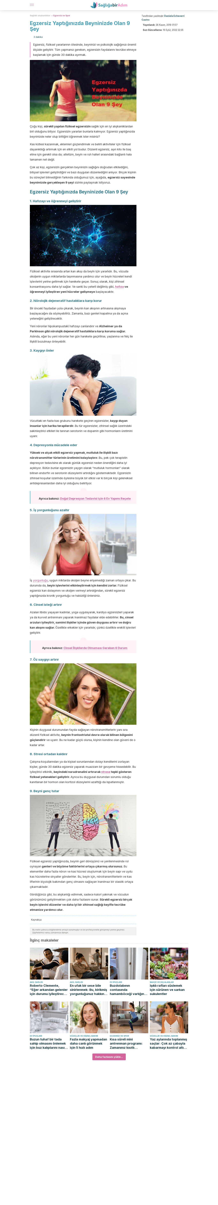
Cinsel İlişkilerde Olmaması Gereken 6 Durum (95, 648)
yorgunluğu (40, 580)
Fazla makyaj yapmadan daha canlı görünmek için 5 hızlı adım (88, 1043)
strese (105, 772)
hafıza (119, 286)
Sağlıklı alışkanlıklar (40, 15)
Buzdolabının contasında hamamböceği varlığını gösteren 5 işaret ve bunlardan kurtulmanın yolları (127, 990)
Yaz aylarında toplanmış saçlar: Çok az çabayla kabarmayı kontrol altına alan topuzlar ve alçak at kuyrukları (169, 1043)
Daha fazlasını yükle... (109, 1056)
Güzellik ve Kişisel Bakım (84, 1036)
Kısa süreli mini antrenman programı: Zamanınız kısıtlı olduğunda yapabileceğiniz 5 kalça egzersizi (128, 1043)
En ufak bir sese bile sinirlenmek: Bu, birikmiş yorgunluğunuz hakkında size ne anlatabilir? (89, 990)
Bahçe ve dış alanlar (162, 982)
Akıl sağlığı (36, 982)
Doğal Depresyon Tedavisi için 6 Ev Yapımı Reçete (95, 498)
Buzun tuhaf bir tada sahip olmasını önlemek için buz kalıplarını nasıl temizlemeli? (48, 1043)
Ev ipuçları (116, 982)
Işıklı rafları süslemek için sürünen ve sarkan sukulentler (167, 990)
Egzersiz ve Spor (61, 15)
